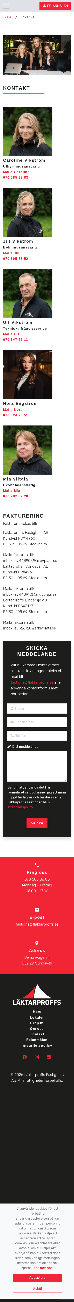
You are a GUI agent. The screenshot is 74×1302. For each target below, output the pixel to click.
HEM (8, 17)
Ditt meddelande (25, 747)
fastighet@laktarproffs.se (32, 682)
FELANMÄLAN (57, 6)
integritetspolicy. (20, 807)
